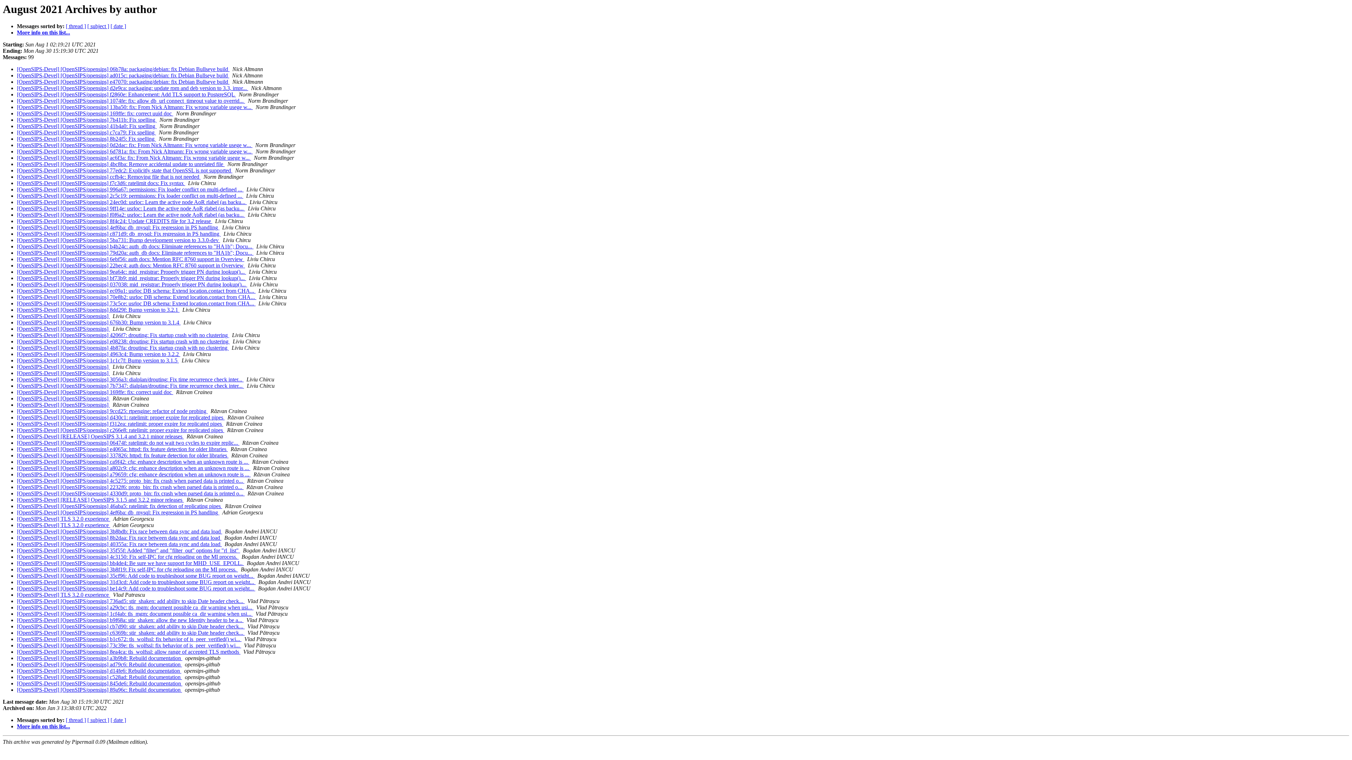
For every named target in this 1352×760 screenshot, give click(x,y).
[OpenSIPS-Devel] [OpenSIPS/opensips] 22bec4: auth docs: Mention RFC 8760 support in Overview (131, 265)
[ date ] (118, 26)
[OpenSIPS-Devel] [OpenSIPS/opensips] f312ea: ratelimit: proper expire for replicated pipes (120, 424)
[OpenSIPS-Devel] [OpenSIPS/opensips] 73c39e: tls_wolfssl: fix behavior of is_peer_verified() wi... (129, 645)
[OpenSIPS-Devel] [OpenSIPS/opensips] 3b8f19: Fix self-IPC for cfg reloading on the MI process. (127, 569)
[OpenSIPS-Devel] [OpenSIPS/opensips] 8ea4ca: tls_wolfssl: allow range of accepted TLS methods (128, 652)
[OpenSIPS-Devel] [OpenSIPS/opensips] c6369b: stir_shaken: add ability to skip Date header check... (131, 633)
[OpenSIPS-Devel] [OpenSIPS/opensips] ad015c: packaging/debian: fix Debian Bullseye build (123, 75)
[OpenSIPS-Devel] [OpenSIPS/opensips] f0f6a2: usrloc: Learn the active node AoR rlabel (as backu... (131, 215)
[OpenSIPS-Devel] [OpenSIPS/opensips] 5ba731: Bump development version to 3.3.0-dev (118, 240)
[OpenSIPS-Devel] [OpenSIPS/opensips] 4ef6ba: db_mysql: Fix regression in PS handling (118, 227)
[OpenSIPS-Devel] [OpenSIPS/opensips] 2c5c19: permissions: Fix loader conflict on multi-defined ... (130, 196)
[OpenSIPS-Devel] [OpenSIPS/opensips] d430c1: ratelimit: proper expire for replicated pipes (121, 417)
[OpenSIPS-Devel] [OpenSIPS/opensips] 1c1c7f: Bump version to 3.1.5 (98, 360)
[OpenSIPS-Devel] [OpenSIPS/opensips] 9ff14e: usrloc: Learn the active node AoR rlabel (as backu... (131, 208)
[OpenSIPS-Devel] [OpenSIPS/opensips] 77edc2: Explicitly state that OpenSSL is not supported (124, 170)
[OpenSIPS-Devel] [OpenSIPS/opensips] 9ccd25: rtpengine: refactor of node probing (112, 411)
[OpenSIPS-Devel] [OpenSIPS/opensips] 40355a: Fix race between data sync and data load (119, 544)
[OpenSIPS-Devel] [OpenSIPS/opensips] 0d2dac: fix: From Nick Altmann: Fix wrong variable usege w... (134, 145)
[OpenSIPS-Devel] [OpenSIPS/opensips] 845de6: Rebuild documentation (99, 683)
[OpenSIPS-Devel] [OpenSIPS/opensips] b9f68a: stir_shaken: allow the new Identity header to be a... (130, 620)
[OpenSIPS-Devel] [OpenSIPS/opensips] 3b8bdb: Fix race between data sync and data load (119, 531)
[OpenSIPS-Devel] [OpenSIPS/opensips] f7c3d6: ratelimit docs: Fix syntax (101, 183)
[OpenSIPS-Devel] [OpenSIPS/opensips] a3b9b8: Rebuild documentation (99, 658)
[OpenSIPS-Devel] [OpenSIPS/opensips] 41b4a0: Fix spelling (87, 126)
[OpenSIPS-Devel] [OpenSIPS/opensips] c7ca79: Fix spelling (86, 132)
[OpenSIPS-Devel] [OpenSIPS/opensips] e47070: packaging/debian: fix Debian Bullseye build (123, 82)
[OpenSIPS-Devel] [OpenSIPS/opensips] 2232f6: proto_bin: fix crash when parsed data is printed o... (130, 487)
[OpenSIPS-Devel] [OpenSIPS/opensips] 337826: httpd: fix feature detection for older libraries (123, 455)
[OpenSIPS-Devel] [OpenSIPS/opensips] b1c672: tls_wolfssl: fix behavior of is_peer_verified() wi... (129, 639)
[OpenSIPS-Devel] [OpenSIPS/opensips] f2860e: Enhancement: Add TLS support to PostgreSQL (126, 94)
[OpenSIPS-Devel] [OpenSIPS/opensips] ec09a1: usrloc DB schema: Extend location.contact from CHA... (136, 291)
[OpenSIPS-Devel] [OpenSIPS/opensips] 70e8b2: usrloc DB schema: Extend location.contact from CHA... (136, 297)
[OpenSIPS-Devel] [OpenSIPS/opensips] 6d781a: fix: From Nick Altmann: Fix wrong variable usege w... (135, 151)
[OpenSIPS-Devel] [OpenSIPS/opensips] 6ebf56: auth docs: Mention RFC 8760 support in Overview (130, 259)
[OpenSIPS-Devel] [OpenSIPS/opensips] (63, 316)
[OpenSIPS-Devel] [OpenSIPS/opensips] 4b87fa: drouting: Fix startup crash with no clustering (123, 348)
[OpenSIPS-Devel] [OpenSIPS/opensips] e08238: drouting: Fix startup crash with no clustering (123, 341)
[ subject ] (98, 26)
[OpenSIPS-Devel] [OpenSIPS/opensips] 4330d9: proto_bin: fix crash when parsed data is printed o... (131, 493)
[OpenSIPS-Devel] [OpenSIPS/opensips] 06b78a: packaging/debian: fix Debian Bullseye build (123, 69)
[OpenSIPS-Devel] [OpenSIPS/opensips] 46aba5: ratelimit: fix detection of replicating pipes (119, 506)
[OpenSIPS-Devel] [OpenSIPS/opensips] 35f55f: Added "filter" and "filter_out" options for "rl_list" (128, 550)
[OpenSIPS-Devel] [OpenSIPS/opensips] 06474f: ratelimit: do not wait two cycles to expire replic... (128, 443)
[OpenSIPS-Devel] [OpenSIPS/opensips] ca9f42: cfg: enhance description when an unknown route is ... (133, 462)
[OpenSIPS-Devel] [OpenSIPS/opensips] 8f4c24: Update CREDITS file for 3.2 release (114, 221)
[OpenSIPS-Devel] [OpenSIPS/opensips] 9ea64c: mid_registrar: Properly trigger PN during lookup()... (131, 272)
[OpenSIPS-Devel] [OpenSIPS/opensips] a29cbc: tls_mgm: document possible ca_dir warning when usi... (135, 607)
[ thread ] (76, 26)
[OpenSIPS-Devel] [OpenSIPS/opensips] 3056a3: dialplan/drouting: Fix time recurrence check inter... (130, 379)
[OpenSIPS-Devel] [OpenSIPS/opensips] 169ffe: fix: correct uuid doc (95, 113)
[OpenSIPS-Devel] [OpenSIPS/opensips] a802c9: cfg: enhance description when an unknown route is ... (133, 468)
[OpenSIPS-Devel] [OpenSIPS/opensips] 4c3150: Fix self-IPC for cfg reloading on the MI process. (128, 557)
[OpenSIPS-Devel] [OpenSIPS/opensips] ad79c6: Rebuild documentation (99, 664)
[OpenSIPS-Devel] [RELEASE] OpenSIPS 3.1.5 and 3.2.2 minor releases (100, 500)
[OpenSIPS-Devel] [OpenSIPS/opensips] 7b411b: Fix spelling (87, 120)
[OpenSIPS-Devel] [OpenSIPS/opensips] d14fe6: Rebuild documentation (99, 671)
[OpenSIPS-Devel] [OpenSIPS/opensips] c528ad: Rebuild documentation (99, 677)
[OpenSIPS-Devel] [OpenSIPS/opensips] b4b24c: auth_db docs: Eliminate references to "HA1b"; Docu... (135, 246)
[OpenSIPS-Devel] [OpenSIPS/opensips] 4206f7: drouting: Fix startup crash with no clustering (123, 335)
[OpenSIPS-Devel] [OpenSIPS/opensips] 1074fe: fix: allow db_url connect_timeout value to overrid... (131, 101)
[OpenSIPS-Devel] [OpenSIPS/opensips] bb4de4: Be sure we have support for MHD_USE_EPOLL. (130, 563)
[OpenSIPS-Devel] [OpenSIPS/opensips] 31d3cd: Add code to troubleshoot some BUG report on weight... (136, 582)
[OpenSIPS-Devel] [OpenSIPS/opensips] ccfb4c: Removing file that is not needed (109, 177)
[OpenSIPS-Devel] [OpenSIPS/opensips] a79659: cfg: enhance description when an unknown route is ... (134, 474)
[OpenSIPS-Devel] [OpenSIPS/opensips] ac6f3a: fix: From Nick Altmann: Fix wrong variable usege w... (134, 158)
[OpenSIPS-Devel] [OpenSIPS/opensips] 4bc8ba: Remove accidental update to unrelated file (121, 164)
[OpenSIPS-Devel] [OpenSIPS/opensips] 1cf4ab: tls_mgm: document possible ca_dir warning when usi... (135, 614)
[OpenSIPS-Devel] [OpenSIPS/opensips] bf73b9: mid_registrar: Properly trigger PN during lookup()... (131, 278)
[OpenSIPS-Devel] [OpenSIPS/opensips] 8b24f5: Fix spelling (86, 139)
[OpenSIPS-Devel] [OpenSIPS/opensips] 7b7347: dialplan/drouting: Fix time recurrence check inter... (130, 386)
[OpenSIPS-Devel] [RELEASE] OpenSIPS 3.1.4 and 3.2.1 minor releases (100, 436)
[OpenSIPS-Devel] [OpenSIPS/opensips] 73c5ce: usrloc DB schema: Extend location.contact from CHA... (136, 303)
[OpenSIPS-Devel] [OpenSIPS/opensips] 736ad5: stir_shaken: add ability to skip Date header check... (131, 601)
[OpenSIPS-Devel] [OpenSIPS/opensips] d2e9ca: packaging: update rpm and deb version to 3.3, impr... (132, 88)
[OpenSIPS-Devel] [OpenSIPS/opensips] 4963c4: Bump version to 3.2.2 (98, 354)
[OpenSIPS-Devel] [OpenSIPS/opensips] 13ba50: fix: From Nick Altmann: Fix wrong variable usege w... (135, 107)
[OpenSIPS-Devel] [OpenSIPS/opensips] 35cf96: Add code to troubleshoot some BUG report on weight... (136, 576)
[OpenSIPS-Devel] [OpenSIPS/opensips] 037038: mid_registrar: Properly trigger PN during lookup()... (132, 284)
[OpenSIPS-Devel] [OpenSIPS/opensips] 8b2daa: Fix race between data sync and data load (119, 538)
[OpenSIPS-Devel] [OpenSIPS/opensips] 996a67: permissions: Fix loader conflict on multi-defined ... (130, 189)
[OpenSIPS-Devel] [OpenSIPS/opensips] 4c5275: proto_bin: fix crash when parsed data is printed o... (130, 481)
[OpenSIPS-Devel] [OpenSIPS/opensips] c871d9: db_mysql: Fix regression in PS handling (119, 234)
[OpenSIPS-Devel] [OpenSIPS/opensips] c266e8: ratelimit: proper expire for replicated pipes (120, 430)
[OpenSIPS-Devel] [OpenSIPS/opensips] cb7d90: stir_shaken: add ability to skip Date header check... (131, 626)
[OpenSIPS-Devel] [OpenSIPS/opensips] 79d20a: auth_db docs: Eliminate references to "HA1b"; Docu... (135, 253)
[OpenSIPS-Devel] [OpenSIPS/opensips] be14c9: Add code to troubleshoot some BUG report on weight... (136, 588)
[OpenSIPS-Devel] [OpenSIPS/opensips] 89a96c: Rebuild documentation (99, 690)
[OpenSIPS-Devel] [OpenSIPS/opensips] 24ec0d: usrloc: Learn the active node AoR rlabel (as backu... (132, 202)
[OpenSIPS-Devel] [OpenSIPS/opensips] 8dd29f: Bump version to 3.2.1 (98, 310)
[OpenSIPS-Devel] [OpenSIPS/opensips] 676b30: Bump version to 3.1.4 (99, 322)
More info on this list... (43, 33)
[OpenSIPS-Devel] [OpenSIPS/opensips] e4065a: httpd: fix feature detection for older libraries (122, 449)
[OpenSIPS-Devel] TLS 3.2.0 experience (63, 519)
